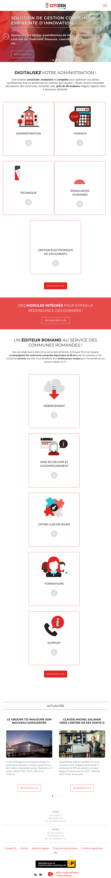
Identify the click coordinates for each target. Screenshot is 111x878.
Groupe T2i (10, 848)
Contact (24, 848)
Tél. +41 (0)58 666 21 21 (55, 838)
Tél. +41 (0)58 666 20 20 (55, 821)
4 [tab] (57, 796)
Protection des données (65, 848)
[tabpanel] (29, 755)
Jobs (55, 852)
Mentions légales (40, 848)
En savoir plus (22, 54)
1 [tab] (49, 796)
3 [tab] (54, 796)
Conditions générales (92, 848)
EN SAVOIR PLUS (54, 409)
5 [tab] (59, 796)
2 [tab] (52, 796)
